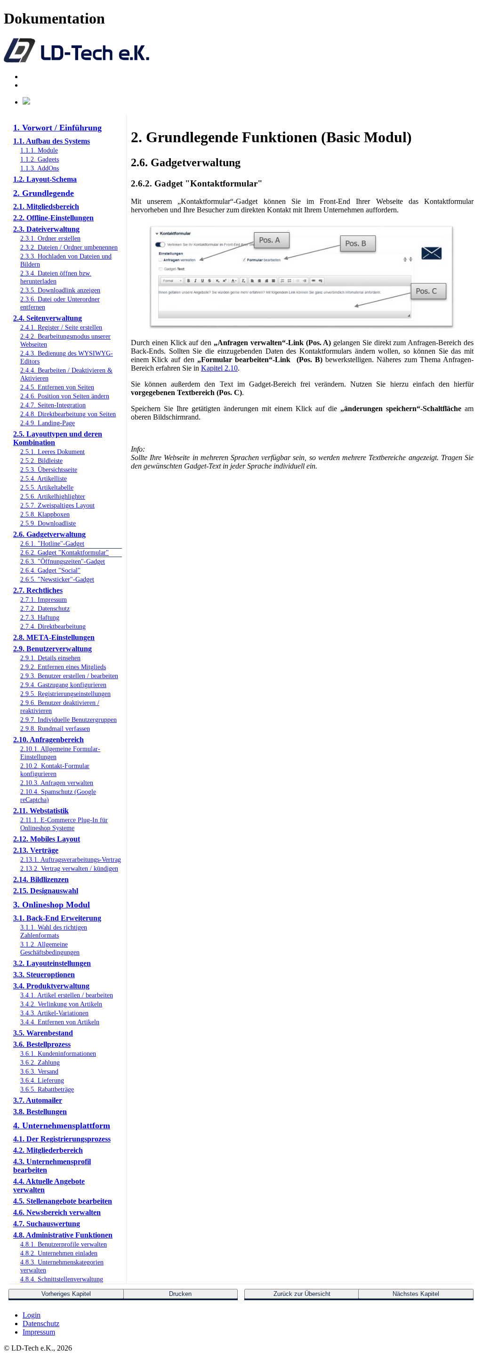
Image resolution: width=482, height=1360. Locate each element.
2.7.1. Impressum (43, 599)
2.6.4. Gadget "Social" (50, 570)
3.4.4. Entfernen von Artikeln (59, 1022)
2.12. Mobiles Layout (46, 839)
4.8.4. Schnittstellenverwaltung (61, 1279)
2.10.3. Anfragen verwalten (56, 782)
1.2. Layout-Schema (45, 179)
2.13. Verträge (35, 850)
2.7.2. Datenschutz (45, 608)
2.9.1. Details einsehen (50, 658)
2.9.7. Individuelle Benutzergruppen (68, 719)
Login (31, 1315)
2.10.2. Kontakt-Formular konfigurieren (54, 769)
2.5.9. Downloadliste (48, 523)
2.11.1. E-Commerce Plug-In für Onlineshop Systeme (64, 824)
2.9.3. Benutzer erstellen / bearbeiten (69, 676)
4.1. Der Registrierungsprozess (62, 1139)
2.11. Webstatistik (41, 811)
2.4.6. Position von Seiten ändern (64, 396)
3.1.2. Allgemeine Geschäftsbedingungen (50, 948)
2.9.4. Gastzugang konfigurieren (63, 684)
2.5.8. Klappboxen (45, 514)
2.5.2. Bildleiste (41, 460)
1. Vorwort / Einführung (57, 127)
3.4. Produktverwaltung (51, 986)
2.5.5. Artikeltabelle (46, 487)
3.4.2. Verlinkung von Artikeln (61, 1004)
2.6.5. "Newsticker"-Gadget (57, 579)
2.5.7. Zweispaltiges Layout (57, 505)
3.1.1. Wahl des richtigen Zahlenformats (53, 931)
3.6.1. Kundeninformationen (58, 1053)
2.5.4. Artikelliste (43, 478)
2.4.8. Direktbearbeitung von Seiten (68, 414)
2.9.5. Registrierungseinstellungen (65, 693)
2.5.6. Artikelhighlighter (52, 496)
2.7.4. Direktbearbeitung (53, 626)
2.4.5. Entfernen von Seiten (57, 387)
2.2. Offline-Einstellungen (53, 218)
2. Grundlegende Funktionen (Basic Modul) (61, 198)
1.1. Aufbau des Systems (51, 141)
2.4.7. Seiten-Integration (53, 405)
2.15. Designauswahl (45, 891)
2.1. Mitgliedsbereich (46, 206)
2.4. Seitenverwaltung (47, 318)
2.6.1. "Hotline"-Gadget (52, 543)
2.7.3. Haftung (39, 617)
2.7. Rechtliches (38, 590)
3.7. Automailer (37, 1100)
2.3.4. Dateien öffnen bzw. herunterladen (55, 277)
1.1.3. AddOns (39, 168)
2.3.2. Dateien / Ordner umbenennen (69, 247)
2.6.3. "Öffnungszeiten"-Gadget (62, 561)
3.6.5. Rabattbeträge (47, 1089)
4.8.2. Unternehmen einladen (58, 1253)
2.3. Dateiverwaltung (46, 229)
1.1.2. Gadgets (39, 159)
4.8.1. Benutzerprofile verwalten (63, 1244)
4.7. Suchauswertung (46, 1224)
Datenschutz (41, 1324)
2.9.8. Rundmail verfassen (55, 728)
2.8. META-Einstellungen (54, 637)
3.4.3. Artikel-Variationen (54, 1013)
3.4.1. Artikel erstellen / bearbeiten (66, 995)
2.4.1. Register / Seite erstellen (61, 327)
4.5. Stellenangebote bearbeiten (62, 1201)
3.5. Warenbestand (43, 1033)
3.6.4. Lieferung (42, 1080)
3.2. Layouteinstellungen (52, 963)
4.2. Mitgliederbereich (48, 1150)
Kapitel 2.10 (219, 368)
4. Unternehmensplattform (61, 1125)
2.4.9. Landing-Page (47, 423)
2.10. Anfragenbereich (48, 740)
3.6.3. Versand (39, 1071)
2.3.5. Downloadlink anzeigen (60, 290)
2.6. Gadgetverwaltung (49, 534)
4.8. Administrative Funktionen (62, 1235)
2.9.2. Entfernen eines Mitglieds (63, 667)
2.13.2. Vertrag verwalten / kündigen (69, 868)
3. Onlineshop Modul (51, 904)
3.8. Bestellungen (40, 1112)
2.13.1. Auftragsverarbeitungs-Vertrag (70, 859)
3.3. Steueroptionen (44, 975)
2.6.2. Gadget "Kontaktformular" (64, 552)
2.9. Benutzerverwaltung (52, 649)
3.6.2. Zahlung (40, 1062)
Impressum (39, 1332)
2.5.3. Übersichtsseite (48, 469)
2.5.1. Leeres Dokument (52, 451)
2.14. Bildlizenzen (41, 879)
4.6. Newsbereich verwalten (57, 1212)
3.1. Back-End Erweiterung (57, 918)
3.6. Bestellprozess (42, 1044)
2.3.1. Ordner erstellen (50, 238)
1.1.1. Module (39, 150)
